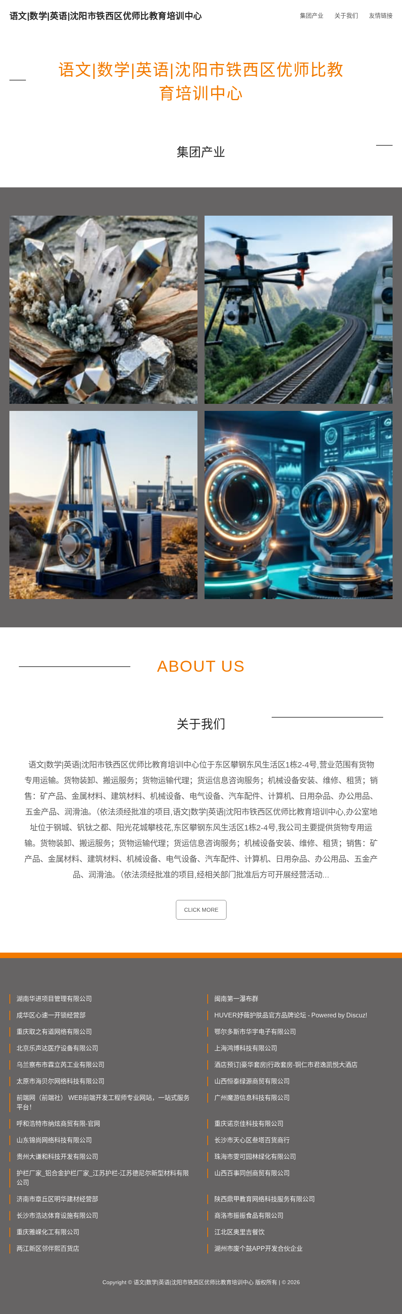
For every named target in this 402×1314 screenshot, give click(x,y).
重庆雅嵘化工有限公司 (47, 1232)
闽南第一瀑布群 (236, 998)
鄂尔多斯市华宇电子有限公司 (255, 1031)
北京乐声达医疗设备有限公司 (57, 1048)
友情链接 (381, 15)
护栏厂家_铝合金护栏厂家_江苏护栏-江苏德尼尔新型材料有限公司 (102, 1178)
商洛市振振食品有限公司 (248, 1215)
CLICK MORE (201, 910)
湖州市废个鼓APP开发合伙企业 (258, 1248)
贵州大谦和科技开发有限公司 (57, 1156)
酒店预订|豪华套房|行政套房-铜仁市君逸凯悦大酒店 (286, 1064)
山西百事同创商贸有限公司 (252, 1173)
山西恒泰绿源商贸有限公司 (252, 1081)
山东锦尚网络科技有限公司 (54, 1140)
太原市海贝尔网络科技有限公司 (60, 1081)
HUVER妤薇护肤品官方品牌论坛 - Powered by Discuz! (290, 1015)
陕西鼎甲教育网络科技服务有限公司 (264, 1199)
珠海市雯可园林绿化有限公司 (255, 1156)
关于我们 (346, 15)
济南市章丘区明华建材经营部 (57, 1199)
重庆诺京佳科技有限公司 (248, 1123)
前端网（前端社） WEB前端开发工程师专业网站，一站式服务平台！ (103, 1102)
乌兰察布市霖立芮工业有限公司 (60, 1064)
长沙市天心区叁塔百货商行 (252, 1140)
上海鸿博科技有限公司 (245, 1048)
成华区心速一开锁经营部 (51, 1015)
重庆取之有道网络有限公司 (54, 1031)
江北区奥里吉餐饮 (239, 1232)
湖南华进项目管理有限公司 (54, 998)
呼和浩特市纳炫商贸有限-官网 (58, 1123)
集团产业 (311, 15)
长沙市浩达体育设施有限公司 (57, 1215)
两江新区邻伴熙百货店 (47, 1248)
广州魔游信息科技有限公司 (252, 1097)
